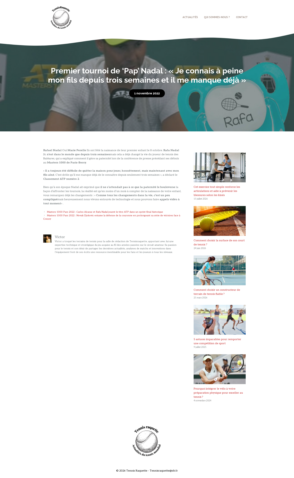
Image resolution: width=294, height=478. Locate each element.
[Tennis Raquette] (61, 17)
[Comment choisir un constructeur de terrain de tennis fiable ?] (220, 283)
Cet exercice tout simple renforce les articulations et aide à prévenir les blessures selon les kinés (217, 191)
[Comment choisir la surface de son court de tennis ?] (220, 233)
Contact (242, 17)
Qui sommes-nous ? (217, 17)
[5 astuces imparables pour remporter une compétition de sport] (220, 332)
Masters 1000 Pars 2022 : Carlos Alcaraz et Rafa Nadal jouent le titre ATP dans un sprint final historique (105, 212)
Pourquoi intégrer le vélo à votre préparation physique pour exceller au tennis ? (218, 393)
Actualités (190, 17)
